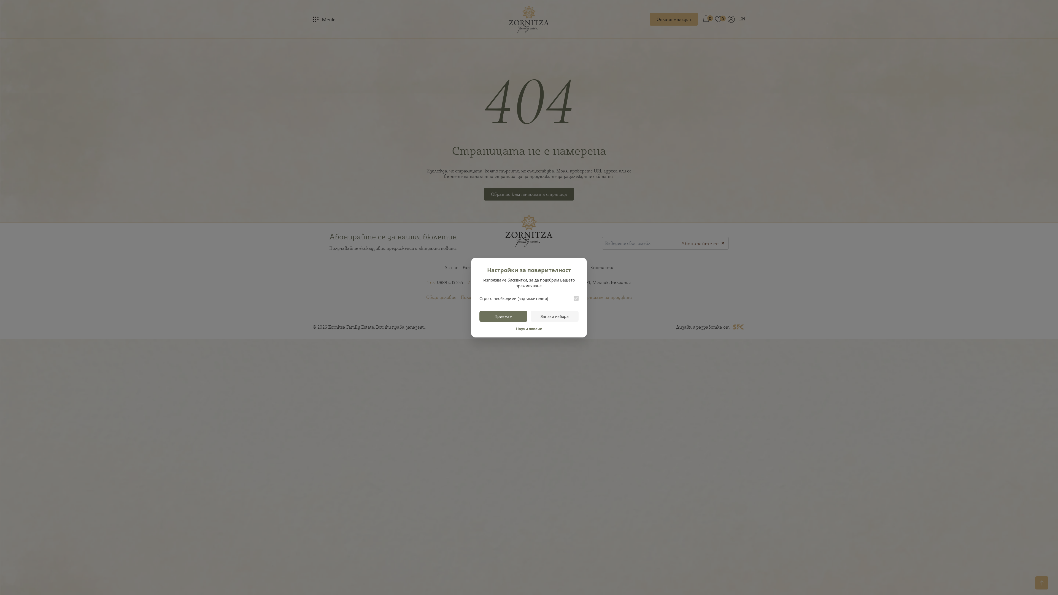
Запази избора (555, 316)
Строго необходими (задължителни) (513, 298)
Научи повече (529, 328)
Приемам (503, 316)
